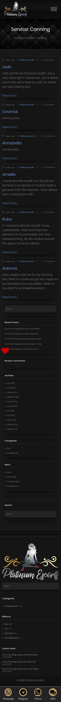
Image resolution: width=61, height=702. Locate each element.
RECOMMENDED (11, 638)
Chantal (10, 111)
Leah (7, 67)
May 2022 (11, 411)
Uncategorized (12, 453)
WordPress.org (12, 486)
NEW (6, 624)
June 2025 (11, 388)
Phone (37, 698)
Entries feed (11, 477)
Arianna (9, 268)
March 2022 (11, 420)
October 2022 (12, 402)
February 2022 (12, 425)
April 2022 (11, 415)
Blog (8, 448)
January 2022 (12, 429)
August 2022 (12, 406)
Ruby (7, 219)
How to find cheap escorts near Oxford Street (22, 329)
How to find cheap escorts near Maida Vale (21, 334)
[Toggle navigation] (54, 9)
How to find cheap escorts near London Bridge (23, 339)
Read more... (10, 95)
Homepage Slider (11, 606)
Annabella (12, 143)
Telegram (23, 698)
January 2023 (12, 392)
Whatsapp (8, 698)
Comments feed (13, 482)
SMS (52, 698)
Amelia (8, 174)
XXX (5, 629)
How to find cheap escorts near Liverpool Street (23, 344)
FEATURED (8, 633)
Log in (9, 472)
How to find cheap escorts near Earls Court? (22, 349)
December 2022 (13, 397)
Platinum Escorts (27, 60)
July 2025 (11, 383)
